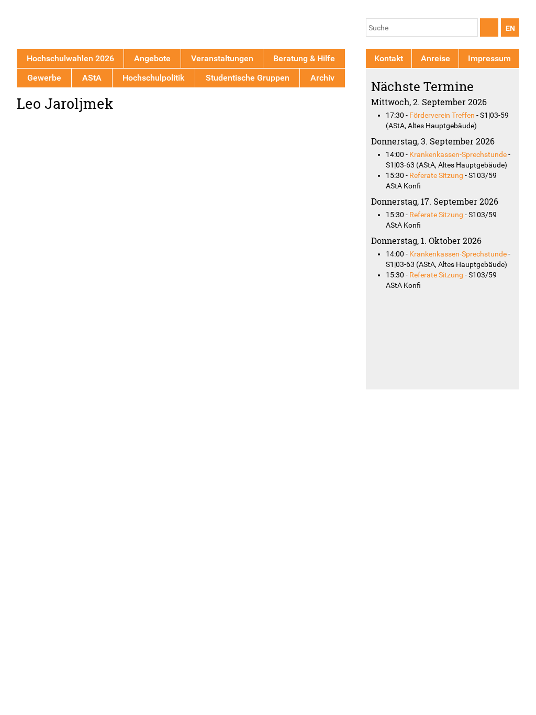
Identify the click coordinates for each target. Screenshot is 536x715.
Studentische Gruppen (247, 78)
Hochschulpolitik (153, 78)
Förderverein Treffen (442, 115)
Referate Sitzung (436, 175)
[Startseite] (65, 26)
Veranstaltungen (222, 58)
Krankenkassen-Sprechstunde (458, 154)
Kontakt (388, 58)
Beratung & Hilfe (304, 58)
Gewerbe (44, 78)
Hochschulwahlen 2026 (70, 58)
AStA (92, 78)
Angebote (152, 58)
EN (510, 28)
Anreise (435, 58)
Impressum (489, 58)
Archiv (322, 78)
